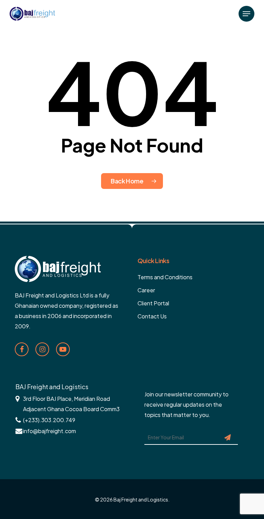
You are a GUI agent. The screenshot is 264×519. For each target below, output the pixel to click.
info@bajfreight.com (49, 431)
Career (146, 290)
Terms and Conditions (165, 277)
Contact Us (152, 316)
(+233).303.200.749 (49, 420)
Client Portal (153, 303)
